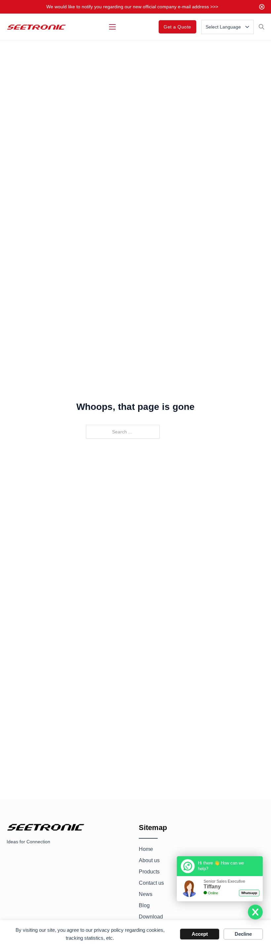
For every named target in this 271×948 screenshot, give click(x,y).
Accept (200, 934)
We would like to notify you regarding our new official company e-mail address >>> (132, 6)
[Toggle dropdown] (247, 27)
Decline (243, 934)
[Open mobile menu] (112, 26)
